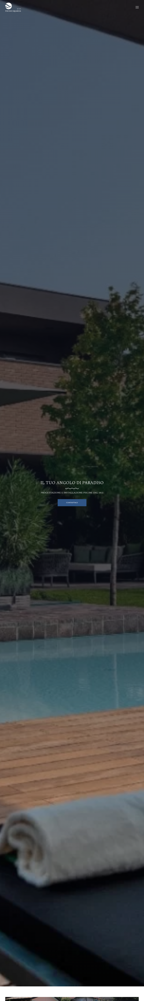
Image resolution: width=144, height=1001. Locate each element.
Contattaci (72, 502)
